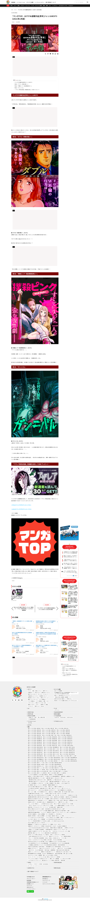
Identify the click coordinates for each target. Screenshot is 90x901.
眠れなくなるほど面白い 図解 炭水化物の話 (52, 759)
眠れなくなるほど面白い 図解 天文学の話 (51, 752)
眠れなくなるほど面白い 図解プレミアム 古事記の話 (37, 773)
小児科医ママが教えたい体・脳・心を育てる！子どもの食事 (55, 793)
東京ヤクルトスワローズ (32, 694)
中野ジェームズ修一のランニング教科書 (57, 834)
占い (50, 5)
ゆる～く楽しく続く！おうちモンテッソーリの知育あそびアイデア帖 (64, 795)
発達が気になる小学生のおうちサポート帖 (35, 798)
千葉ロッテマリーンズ (44, 697)
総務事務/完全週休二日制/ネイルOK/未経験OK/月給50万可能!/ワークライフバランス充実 (46, 621)
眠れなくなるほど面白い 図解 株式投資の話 (52, 757)
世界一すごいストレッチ (66, 788)
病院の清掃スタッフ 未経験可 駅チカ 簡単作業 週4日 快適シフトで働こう (46, 646)
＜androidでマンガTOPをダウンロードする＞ (21, 509)
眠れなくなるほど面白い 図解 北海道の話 (35, 755)
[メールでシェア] (53, 54)
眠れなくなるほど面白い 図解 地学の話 (65, 740)
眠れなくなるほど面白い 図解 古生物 (34, 733)
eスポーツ (37, 704)
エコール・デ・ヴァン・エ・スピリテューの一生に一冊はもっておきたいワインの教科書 (44, 856)
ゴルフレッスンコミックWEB (48, 883)
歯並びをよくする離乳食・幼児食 (55, 791)
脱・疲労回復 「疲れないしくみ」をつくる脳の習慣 (37, 785)
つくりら (44, 882)
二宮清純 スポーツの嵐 (32, 717)
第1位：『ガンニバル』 (19, 87)
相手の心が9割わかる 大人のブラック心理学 (36, 809)
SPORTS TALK (31, 712)
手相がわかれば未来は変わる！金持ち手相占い (36, 846)
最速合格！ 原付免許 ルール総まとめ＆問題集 (36, 815)
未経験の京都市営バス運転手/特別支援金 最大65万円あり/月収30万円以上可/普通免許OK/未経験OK (46, 634)
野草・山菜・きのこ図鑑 (67, 853)
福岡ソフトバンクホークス (33, 699)
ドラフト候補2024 (31, 701)
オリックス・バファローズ (43, 694)
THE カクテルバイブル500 (32, 855)
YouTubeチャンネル (63, 5)
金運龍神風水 (53, 850)
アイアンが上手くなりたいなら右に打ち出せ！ (36, 817)
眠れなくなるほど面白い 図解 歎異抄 (63, 733)
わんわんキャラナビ (65, 846)
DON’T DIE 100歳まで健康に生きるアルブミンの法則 (37, 786)
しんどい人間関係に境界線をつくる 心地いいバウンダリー (64, 805)
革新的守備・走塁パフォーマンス (34, 832)
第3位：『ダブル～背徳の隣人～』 (22, 84)
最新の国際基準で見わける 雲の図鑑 (34, 853)
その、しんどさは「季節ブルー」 (34, 803)
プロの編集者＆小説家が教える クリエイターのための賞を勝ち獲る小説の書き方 (42, 844)
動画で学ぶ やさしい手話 (63, 802)
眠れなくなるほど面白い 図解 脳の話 (49, 731)
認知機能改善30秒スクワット (52, 802)
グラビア (22, 5)
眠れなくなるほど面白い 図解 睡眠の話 (35, 740)
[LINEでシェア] (50, 54)
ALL (8, 5)
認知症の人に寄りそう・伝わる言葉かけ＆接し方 (37, 802)
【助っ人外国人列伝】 (41, 717)
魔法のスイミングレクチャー (54, 836)
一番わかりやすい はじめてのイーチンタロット (47, 848)
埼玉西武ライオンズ (43, 696)
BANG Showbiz (57, 868)
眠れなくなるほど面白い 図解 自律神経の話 (53, 764)
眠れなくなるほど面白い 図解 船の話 (63, 731)
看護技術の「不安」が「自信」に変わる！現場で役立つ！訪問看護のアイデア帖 (63, 800)
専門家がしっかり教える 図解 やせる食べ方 (36, 776)
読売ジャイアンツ (38, 690)
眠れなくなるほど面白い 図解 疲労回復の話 (69, 761)
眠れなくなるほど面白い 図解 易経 (34, 728)
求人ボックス (32, 629)
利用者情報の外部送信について (33, 882)
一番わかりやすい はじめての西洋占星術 (35, 850)
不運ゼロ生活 (46, 850)
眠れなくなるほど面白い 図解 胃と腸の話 (35, 747)
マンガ (32, 5)
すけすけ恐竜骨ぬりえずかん (42, 791)
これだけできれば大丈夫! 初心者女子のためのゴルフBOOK (38, 827)
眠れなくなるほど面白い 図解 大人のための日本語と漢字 (38, 771)
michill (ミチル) (31, 868)
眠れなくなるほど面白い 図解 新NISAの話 (69, 759)
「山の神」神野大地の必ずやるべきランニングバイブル (38, 836)
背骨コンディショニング (56, 788)
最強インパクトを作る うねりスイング (67, 817)
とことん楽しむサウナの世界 (65, 858)
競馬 (18, 5)
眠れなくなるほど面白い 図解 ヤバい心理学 (68, 755)
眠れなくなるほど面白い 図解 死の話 (49, 730)
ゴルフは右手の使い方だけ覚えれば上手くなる (54, 819)
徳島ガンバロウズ (31, 704)
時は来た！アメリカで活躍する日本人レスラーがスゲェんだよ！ (65, 700)
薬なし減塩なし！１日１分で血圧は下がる (62, 783)
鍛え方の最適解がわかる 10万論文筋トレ (65, 790)
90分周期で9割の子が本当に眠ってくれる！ (36, 793)
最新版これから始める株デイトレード (48, 851)
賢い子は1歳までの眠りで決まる (68, 791)
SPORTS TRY (56, 717)
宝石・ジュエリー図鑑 (32, 791)
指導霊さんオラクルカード (33, 848)
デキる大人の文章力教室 (57, 839)
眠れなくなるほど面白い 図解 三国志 (49, 733)
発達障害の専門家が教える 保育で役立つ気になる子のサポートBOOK (40, 797)
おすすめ (29, 725)
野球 (11, 5)
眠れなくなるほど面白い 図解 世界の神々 (35, 752)
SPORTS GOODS (70, 717)
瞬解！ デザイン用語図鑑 (54, 858)
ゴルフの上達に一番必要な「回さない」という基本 (55, 815)
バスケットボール (31, 702)
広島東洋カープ (31, 692)
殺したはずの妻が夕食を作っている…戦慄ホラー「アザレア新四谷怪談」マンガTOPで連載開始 (24, 609)
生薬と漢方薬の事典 (58, 853)
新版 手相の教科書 (61, 844)
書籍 (44, 5)
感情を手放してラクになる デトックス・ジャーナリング (38, 807)
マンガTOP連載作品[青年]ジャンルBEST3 (23, 82)
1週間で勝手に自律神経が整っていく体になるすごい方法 (59, 781)
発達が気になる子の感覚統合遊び (72, 797)
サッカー (29, 690)
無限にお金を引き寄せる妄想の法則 (63, 850)
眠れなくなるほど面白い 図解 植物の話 (65, 738)
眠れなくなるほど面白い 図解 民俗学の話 (67, 752)
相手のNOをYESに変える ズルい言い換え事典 (36, 841)
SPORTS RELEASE (58, 862)
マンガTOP (18, 22)
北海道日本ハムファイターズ (33, 696)
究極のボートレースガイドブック (34, 851)
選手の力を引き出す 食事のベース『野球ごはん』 (63, 698)
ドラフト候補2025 (39, 701)
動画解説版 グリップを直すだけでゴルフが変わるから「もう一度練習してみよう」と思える (44, 824)
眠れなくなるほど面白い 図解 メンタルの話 (52, 755)
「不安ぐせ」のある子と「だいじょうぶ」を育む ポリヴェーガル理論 (40, 805)
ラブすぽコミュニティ (58, 721)
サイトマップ (29, 885)
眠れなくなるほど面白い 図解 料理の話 (35, 745)
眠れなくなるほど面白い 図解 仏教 (48, 728)
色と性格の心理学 (52, 807)
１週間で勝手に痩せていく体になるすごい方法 (54, 778)
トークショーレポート (39, 2)
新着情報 (13, 2)
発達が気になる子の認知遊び (59, 797)
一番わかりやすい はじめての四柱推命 (64, 848)
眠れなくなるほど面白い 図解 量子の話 (65, 743)
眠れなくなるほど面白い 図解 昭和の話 (50, 738)
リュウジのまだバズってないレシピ (34, 860)
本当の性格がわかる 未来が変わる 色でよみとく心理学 (55, 809)
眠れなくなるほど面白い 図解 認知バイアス (52, 761)
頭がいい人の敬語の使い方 (71, 812)
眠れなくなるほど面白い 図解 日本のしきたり (36, 766)
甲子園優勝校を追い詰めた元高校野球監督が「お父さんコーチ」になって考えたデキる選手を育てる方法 (66, 693)
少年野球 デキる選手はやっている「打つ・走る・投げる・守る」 (39, 831)
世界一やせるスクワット (32, 790)
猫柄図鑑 (40, 855)
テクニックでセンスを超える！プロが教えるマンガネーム (38, 858)
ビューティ (28, 5)
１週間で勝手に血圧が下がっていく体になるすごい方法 (38, 781)
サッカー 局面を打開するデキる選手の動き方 (49, 832)
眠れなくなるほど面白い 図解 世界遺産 (50, 740)
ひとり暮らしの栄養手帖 (49, 783)
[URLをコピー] (55, 54)
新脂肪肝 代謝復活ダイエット (53, 785)
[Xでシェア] (45, 54)
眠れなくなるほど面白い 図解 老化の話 (50, 745)
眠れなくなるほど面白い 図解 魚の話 (34, 730)
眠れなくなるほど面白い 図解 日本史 (34, 735)
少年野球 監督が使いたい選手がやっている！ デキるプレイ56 (56, 829)
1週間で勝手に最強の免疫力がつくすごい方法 (36, 778)
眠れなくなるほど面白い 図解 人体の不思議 (36, 761)
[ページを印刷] (57, 54)
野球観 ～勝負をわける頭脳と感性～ (56, 827)
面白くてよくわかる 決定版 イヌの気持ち (50, 855)
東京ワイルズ (37, 706)
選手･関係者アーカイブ (51, 2)
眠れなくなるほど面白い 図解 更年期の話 (67, 749)
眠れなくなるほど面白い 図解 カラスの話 (51, 749)
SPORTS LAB (30, 714)
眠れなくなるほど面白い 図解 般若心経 (65, 742)
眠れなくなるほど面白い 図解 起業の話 (50, 737)
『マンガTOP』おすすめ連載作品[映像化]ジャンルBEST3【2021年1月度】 (46, 608)
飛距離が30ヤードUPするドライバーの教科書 (36, 826)
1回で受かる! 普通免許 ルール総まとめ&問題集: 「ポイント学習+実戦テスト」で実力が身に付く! (45, 814)
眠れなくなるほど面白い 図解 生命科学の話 (36, 757)
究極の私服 (63, 860)
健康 (47, 5)
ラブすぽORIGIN (57, 715)
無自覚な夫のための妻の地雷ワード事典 (62, 810)
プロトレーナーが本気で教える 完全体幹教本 (36, 838)
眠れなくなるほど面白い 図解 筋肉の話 (65, 737)
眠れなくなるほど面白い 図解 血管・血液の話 (36, 764)
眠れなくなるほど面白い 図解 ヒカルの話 (51, 754)
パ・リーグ (35, 865)
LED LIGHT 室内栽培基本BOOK (48, 853)
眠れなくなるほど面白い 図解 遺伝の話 (35, 737)
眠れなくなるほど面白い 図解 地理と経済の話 (54, 762)
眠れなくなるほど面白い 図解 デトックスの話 (36, 762)
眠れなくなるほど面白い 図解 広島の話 (35, 743)
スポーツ (29, 689)
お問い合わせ (29, 887)
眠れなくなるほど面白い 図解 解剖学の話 (35, 749)
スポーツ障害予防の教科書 (65, 836)
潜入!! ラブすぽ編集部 (58, 690)
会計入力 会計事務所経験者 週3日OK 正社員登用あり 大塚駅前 (22, 633)
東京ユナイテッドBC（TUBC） (41, 702)
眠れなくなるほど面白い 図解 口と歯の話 (67, 747)
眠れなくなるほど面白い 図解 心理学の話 (51, 750)
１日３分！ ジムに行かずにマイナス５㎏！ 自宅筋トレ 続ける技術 (40, 839)
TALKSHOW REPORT (58, 712)
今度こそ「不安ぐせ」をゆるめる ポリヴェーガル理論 (63, 803)
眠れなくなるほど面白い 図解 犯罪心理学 (35, 754)
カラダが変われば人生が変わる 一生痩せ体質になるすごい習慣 (39, 788)
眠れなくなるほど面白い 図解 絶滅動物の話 (69, 757)
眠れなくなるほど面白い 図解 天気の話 (50, 742)
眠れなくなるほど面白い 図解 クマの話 (49, 735)
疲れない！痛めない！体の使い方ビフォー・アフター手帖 (55, 838)
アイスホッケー (31, 706)
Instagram (71, 5)
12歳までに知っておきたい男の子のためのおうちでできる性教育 (39, 795)
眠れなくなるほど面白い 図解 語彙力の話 (35, 750)
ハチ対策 (40, 864)
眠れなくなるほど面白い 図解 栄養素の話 (51, 747)
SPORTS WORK (63, 717)
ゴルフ (15, 5)
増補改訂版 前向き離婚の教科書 (33, 812)
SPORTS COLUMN (31, 715)
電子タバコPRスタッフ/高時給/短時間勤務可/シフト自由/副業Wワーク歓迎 (22, 646)
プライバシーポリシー (31, 878)
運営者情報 (29, 880)
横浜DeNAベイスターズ (46, 692)
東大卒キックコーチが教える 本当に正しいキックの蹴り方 (38, 834)
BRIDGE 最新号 (57, 714)
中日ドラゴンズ (37, 692)
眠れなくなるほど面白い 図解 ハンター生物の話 (36, 769)
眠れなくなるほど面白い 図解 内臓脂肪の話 (36, 759)
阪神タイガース (45, 690)
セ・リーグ (30, 865)
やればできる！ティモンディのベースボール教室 (61, 831)
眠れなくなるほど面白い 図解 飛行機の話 (67, 754)
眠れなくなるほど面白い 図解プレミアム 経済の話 (57, 773)
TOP (12, 9)
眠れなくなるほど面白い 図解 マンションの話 (36, 767)
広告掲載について (30, 883)
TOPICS (29, 862)
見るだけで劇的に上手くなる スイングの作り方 (36, 822)
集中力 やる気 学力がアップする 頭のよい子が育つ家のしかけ (62, 798)
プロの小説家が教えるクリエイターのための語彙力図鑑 (38, 843)
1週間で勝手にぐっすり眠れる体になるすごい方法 (56, 779)
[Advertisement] (35, 66)
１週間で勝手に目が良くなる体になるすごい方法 (37, 779)
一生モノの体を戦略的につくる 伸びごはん (35, 783)
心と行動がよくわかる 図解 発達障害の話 (52, 776)
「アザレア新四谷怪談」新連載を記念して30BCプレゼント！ (27, 89)
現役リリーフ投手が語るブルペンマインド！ (62, 695)
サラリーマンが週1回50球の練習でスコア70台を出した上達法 (39, 821)
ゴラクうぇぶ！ (57, 710)
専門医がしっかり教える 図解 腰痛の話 (56, 774)
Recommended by (70, 575)
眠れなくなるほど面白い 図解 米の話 (61, 728)
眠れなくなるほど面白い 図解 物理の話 (50, 743)
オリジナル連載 (30, 2)
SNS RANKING (45, 864)
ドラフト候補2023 (42, 699)
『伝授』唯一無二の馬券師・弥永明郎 (61, 697)
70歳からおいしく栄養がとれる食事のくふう (56, 786)
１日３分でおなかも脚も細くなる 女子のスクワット (47, 790)
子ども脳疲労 (46, 798)
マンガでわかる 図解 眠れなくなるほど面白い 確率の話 (38, 774)
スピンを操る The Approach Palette (57, 821)
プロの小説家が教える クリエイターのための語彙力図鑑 (59, 843)
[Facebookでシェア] (48, 54)
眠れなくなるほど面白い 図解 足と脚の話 (65, 745)
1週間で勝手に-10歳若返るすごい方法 (67, 776)
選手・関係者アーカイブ (33, 871)
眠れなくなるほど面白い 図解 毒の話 (63, 730)
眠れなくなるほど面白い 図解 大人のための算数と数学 (56, 769)
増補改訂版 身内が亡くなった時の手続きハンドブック (37, 800)
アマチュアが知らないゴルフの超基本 (52, 817)
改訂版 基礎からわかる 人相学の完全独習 (53, 846)
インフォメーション (20, 2)
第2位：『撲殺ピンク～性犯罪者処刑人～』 (23, 86)
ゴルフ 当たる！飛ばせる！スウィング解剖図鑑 (36, 819)
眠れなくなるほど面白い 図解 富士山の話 (67, 750)
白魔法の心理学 (60, 807)
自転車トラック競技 (44, 704)
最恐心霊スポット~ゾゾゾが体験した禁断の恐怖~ (51, 860)
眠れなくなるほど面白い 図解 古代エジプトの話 (54, 767)
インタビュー (55, 5)
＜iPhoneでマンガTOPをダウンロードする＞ (21, 505)
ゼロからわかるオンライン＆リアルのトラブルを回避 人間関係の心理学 (41, 810)
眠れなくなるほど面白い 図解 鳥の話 (34, 731)
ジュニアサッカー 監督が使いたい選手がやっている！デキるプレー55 (53, 812)
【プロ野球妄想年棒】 (32, 719)
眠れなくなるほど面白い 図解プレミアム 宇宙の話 (58, 771)
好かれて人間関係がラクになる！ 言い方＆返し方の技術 (56, 841)
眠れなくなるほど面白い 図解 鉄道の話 (35, 742)
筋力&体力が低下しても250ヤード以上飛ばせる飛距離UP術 (56, 826)
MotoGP (42, 706)
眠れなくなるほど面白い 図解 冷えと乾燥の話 (54, 766)
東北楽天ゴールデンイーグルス (33, 697)
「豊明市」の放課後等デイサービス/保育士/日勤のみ (22, 621)
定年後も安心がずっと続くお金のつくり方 (63, 851)
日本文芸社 (30, 722)
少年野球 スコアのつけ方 (68, 827)
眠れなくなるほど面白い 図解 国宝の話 (35, 738)
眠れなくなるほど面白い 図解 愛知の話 (65, 735)
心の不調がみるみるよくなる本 (46, 803)
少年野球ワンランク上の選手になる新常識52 (36, 829)
